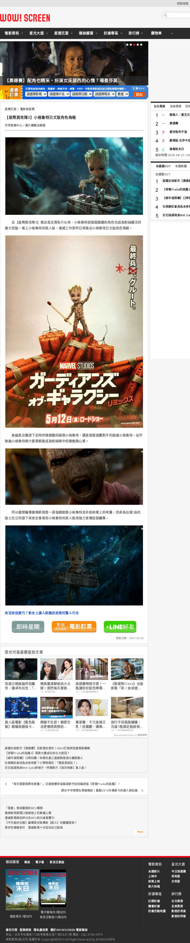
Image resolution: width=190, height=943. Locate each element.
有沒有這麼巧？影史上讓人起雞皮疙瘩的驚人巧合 (42, 613)
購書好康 (154, 906)
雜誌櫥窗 (86, 33)
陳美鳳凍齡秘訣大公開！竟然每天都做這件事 (55, 686)
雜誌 (27, 862)
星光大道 (36, 33)
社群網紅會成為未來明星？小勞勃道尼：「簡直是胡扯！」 (42, 763)
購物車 (156, 33)
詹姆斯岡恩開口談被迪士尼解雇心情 (28, 813)
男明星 (175, 876)
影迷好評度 (178, 916)
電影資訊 (12, 33)
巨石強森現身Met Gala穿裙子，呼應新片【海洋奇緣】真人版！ (46, 768)
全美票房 (176, 106)
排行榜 (134, 33)
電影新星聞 (27, 109)
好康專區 (111, 33)
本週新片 (154, 871)
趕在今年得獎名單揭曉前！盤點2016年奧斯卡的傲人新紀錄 (99, 790)
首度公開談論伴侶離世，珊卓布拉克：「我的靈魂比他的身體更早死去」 (21, 686)
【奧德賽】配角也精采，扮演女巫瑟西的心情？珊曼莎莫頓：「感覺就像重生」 (83, 80)
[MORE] (138, 832)
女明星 (175, 881)
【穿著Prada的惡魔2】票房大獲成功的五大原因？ (37, 753)
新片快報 (154, 886)
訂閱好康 (154, 901)
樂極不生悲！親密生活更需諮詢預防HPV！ (55, 724)
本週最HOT (163, 166)
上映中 (152, 876)
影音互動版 (57, 862)
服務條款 (25, 930)
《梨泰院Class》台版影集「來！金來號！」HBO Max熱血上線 (127, 686)
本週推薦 (181, 166)
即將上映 (154, 881)
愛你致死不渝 (178, 132)
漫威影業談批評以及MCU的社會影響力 (29, 818)
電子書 (39, 862)
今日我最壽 (178, 871)
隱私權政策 (41, 930)
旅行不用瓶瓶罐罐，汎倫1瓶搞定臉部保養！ (126, 724)
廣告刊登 (11, 930)
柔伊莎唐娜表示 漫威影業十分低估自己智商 (34, 828)
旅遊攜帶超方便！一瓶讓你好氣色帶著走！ (91, 686)
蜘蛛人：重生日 (180, 115)
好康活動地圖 (157, 911)
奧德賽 (174, 123)
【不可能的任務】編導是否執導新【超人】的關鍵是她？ (41, 823)
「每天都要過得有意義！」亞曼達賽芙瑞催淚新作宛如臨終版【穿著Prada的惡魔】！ (65, 784)
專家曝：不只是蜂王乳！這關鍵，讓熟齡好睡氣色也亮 (91, 724)
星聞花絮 (61, 33)
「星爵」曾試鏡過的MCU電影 (24, 808)
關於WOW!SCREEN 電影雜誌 (69, 930)
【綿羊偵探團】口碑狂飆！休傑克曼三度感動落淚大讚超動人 (44, 758)
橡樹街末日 (177, 149)
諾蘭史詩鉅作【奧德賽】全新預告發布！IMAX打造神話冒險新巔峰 (47, 748)
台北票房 (159, 106)
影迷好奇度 (178, 911)
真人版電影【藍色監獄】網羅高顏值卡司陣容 (20, 724)
